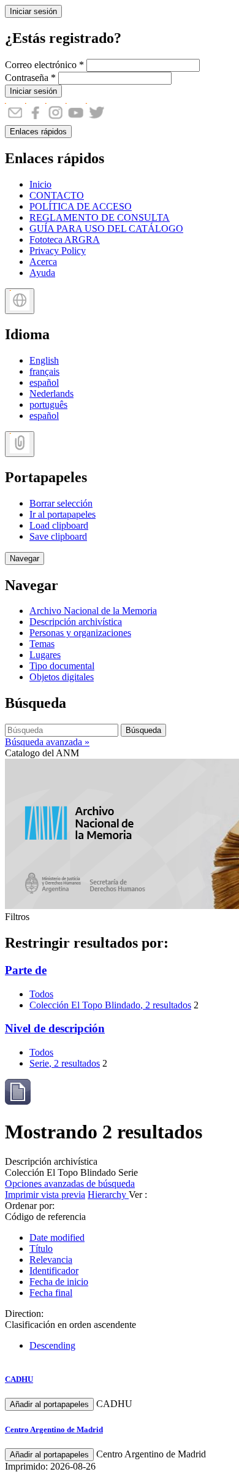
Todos (41, 994)
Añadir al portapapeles (49, 1404)
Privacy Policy (57, 250)
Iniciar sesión (33, 11)
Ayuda (42, 272)
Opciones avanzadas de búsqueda (70, 1183)
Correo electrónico (44, 64)
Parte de (26, 970)
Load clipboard (58, 525)
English (44, 360)
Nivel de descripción (55, 1028)
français (44, 371)
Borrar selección (61, 503)
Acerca (43, 261)
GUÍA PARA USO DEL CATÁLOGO (106, 228)
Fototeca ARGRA (64, 239)
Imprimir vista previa (45, 1194)
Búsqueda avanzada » (47, 742)
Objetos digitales (61, 677)
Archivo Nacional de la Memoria (93, 610)
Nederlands (51, 393)
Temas (42, 644)
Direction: (24, 1313)
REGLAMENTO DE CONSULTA (99, 217)
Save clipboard (58, 536)
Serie (64, 1063)
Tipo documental (61, 666)
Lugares (45, 655)
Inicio (40, 184)
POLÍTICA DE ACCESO (80, 206)
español (44, 382)
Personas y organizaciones (80, 632)
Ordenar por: (30, 1205)
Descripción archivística (75, 621)
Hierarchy (108, 1194)
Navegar (24, 558)
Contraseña (30, 77)
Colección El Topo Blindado (110, 1005)
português (48, 404)
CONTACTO (56, 195)
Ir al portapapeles (62, 514)
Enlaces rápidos (38, 131)
